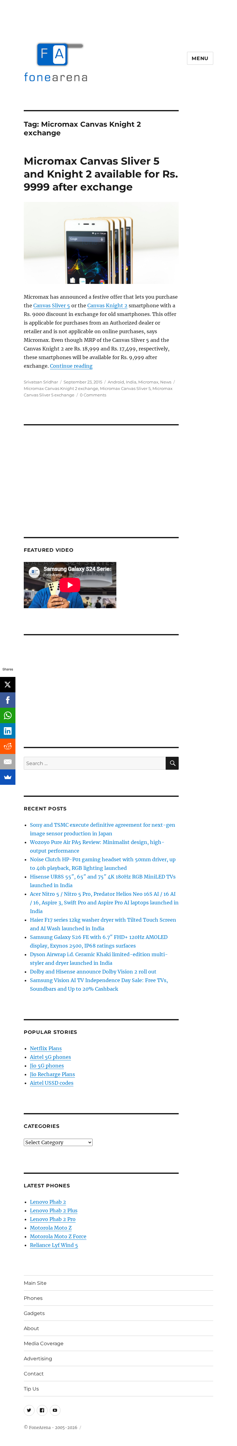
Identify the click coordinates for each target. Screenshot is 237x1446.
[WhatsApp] (7, 715)
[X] (7, 684)
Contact (34, 1374)
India (131, 381)
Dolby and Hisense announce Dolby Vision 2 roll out (93, 972)
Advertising (38, 1359)
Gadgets (34, 1313)
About (31, 1328)
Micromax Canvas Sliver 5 (125, 388)
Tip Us (31, 1389)
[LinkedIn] (7, 731)
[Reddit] (7, 746)
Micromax (148, 381)
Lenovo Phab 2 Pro (53, 1219)
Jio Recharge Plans (52, 1074)
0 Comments (93, 394)
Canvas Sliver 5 (51, 305)
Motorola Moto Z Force (58, 1236)
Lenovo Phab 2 (48, 1202)
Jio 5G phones (47, 1066)
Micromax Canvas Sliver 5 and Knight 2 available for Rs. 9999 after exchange (101, 174)
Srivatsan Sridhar (41, 381)
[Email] (7, 761)
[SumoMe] (7, 777)
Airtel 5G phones (50, 1057)
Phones (33, 1298)
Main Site (35, 1283)
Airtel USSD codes (51, 1083)
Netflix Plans (46, 1048)
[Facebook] (7, 700)
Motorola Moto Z (51, 1228)
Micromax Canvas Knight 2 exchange (61, 388)
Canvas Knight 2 (107, 305)
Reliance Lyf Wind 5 (54, 1245)
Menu (200, 58)
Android (116, 381)
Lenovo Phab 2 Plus (53, 1210)
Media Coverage (44, 1343)
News (165, 381)
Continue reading (71, 366)
